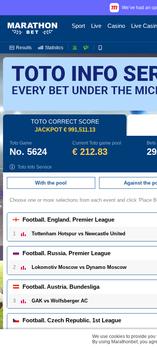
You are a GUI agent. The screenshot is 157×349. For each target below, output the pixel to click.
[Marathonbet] (32, 28)
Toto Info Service (35, 167)
